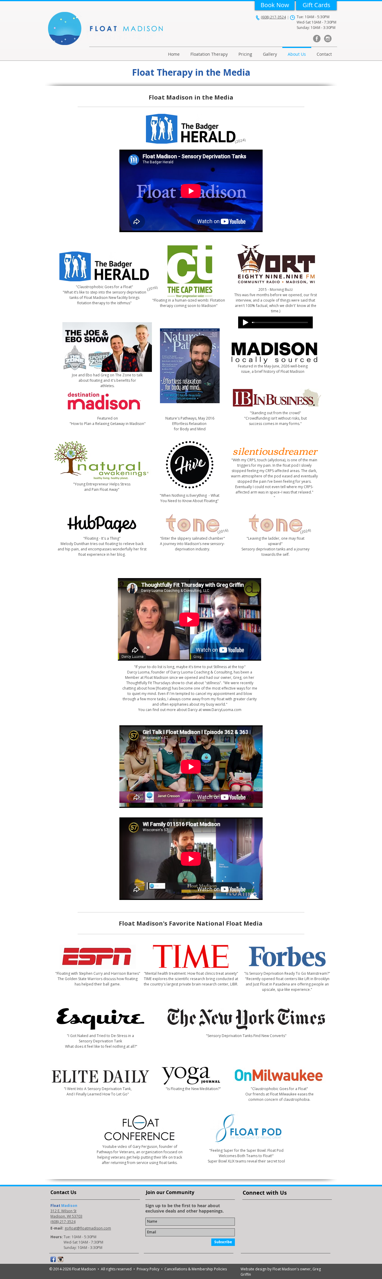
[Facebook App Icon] (53, 1259)
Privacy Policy (149, 1269)
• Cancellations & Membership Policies (194, 1269)
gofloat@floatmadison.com (87, 1228)
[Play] (245, 322)
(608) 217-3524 (273, 17)
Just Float (260, 984)
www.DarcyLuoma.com (222, 709)
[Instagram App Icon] (60, 1259)
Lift (307, 978)
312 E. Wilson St (63, 1210)
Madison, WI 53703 (66, 1216)
